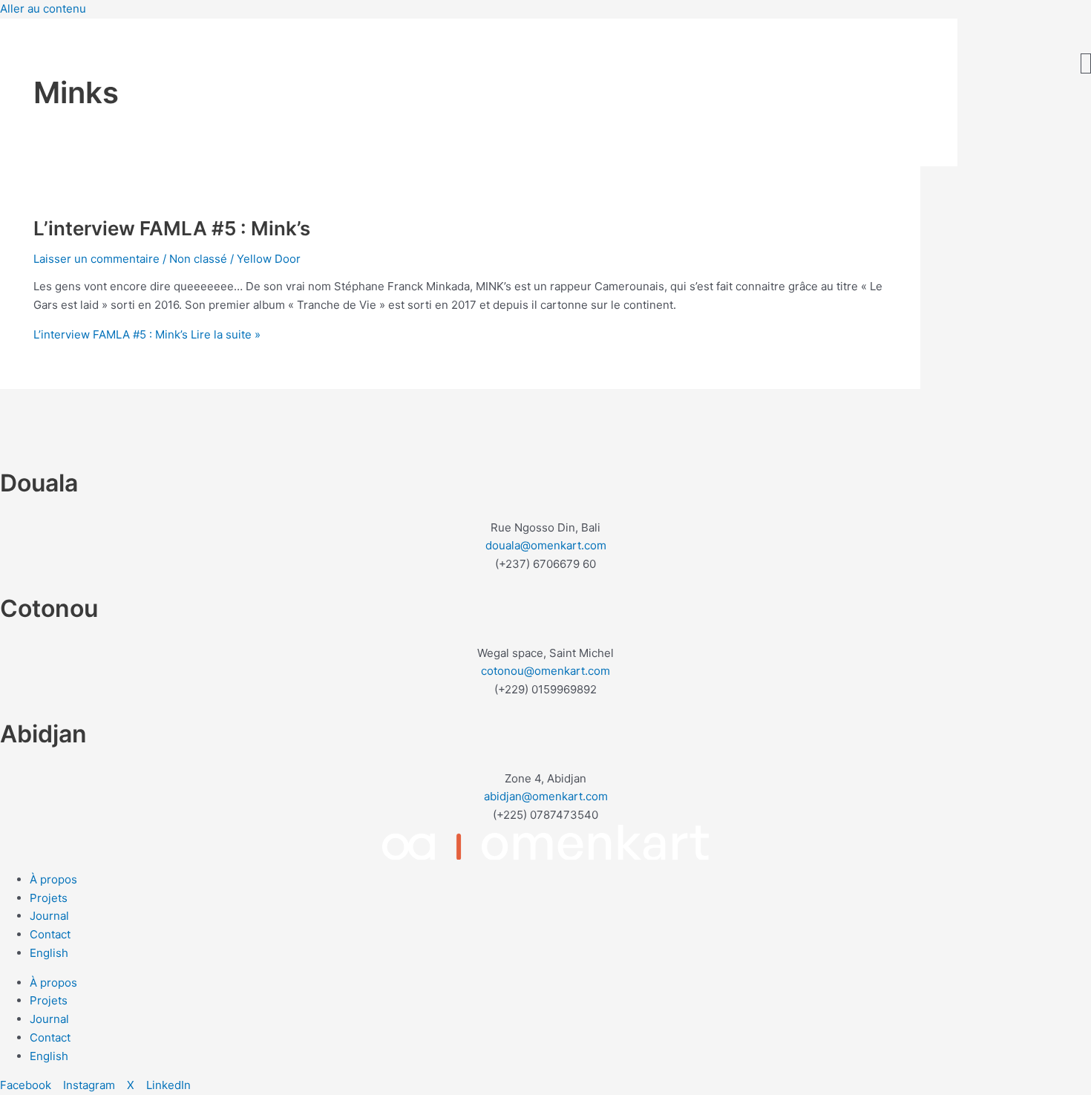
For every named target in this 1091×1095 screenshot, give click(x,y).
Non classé (198, 259)
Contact (50, 934)
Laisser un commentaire (96, 259)
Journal (49, 916)
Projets (49, 898)
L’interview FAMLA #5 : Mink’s (171, 228)
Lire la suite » (147, 334)
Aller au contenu (43, 8)
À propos (53, 879)
